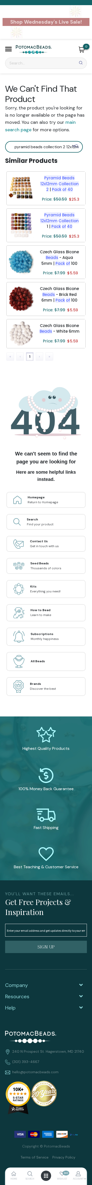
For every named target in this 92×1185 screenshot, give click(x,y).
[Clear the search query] (73, 146)
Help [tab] (10, 1007)
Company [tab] (16, 985)
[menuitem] (33, 1156)
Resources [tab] (17, 996)
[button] (8, 50)
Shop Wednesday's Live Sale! (46, 21)
